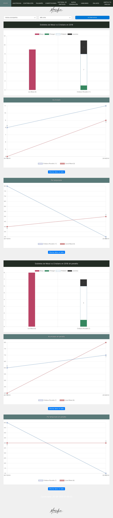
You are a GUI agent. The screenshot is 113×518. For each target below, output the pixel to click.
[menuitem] (5, 3)
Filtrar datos (92, 17)
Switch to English (107, 3)
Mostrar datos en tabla (56, 172)
